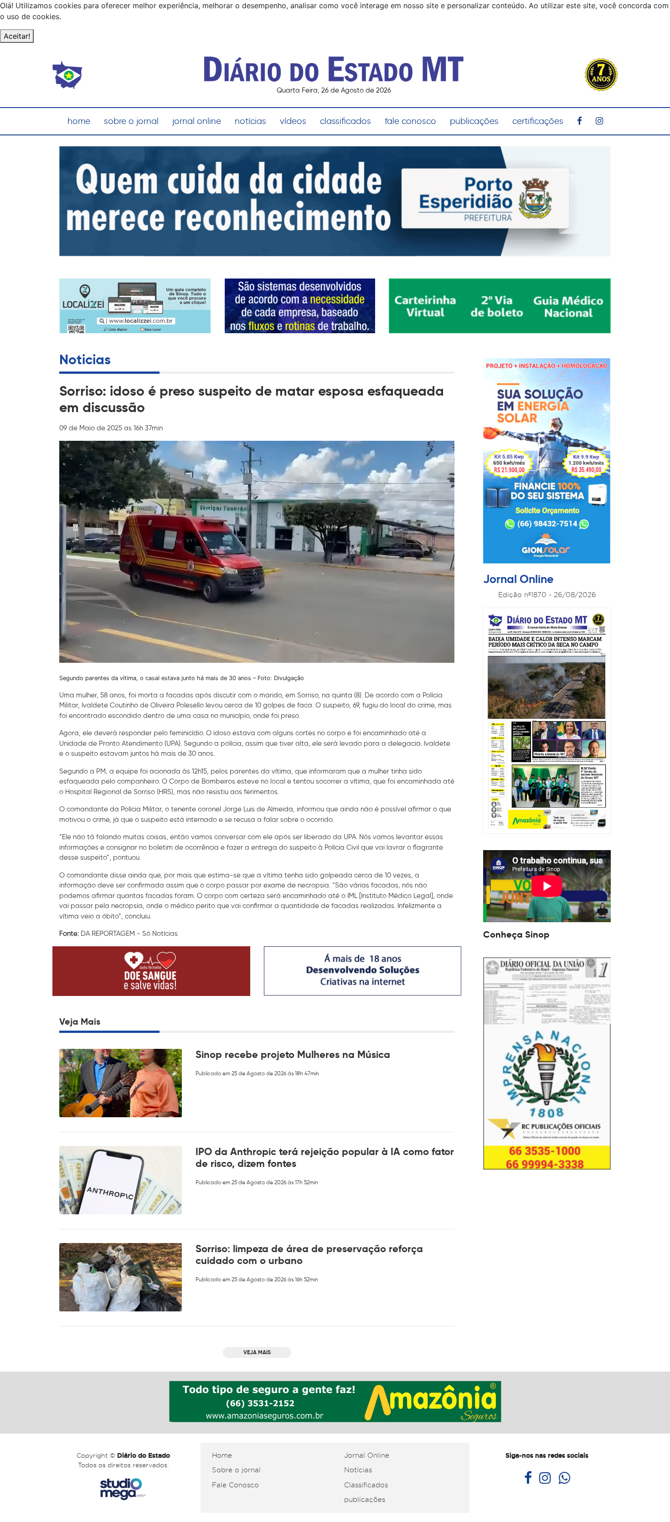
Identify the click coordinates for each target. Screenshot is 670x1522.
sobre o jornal (131, 121)
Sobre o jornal (236, 1470)
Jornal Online (366, 1455)
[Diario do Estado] (334, 64)
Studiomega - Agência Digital (123, 1489)
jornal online (196, 121)
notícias (250, 121)
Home (222, 1455)
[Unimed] (500, 305)
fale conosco (410, 121)
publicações (474, 121)
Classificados (366, 1485)
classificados (345, 121)
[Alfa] (300, 305)
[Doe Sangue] (151, 970)
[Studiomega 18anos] (363, 970)
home (78, 121)
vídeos (293, 121)
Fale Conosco (235, 1485)
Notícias (358, 1470)
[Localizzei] (135, 311)
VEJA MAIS (257, 1352)
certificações (537, 121)
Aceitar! (17, 36)
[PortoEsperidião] (335, 200)
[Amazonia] (335, 1400)
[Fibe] (547, 461)
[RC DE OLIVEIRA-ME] (547, 1063)
